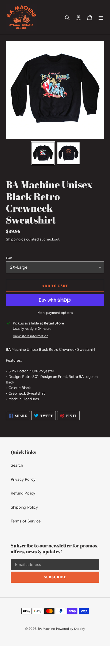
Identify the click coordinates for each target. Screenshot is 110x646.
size (9, 257)
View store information (30, 336)
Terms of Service (26, 521)
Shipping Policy (24, 507)
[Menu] (101, 17)
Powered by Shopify (70, 629)
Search (17, 465)
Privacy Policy (23, 479)
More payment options (55, 313)
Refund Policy (23, 493)
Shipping (13, 239)
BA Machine (46, 629)
